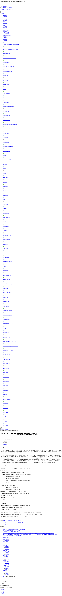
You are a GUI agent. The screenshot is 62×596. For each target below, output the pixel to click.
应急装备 (5, 37)
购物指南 (7, 547)
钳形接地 (2, 9)
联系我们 (7, 561)
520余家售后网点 (6, 543)
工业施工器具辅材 (7, 35)
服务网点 (7, 557)
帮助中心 (5, 545)
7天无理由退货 (6, 539)
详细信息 (5, 444)
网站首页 (5, 15)
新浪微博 (7, 569)
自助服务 (7, 552)
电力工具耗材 (6, 33)
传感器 (4, 36)
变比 (6, 9)
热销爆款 (5, 40)
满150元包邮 (5, 541)
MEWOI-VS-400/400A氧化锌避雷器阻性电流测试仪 (14, 529)
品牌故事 (7, 564)
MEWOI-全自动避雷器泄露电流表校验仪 (11, 530)
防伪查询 (7, 572)
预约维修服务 (6, 537)
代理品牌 (5, 39)
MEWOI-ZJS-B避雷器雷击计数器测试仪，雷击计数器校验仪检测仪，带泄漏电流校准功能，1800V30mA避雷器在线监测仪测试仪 (30, 534)
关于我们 (5, 560)
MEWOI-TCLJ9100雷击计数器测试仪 (11, 531)
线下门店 (5, 555)
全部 (4, 25)
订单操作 (7, 546)
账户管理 (7, 549)
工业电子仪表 (6, 32)
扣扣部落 (7, 568)
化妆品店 (7, 559)
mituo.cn (17, 578)
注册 (1, 6)
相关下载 (7, 551)
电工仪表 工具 (6, 30)
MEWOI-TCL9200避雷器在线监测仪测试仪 (12, 520)
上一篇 (13, 522)
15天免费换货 (6, 540)
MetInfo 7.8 (7, 578)
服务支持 (5, 550)
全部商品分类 (3, 13)
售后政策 (7, 554)
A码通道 (7, 574)
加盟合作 (7, 563)
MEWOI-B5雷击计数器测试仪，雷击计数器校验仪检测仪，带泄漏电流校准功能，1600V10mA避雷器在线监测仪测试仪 (28, 533)
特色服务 (5, 570)
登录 (1, 3)
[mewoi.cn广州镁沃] (6, 7)
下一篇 (6, 524)
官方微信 (7, 566)
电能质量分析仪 (10, 9)
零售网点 (7, 556)
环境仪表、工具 (6, 31)
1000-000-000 (3, 576)
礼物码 (6, 573)
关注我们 (5, 565)
